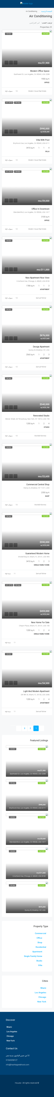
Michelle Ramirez (40, 436)
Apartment (37, 951)
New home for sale (40, 622)
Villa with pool (42, 140)
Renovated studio (41, 415)
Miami (43, 988)
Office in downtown (40, 209)
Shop (39, 942)
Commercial (40, 933)
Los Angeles (40, 992)
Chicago (42, 997)
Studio (39, 961)
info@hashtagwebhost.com (17, 1065)
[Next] (18, 728)
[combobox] (33, 23)
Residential (41, 947)
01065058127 (11, 1060)
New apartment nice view (37, 277)
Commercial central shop (37, 484)
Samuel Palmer (41, 298)
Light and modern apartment (36, 691)
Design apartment (41, 346)
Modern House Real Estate (37, 91)
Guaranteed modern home (37, 553)
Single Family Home (33, 956)
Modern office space (39, 71)
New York (41, 1002)
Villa (40, 965)
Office (39, 938)
